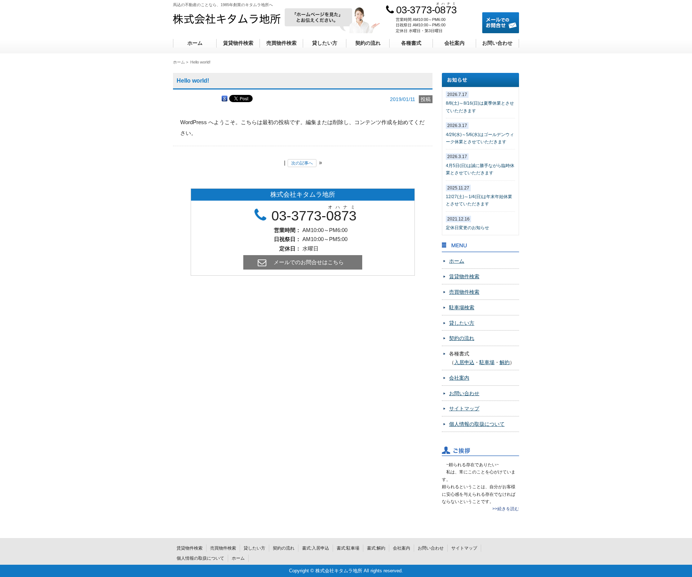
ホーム (195, 43)
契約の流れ (368, 43)
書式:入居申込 (315, 548)
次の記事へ (302, 163)
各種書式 (411, 43)
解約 (505, 362)
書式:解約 (376, 548)
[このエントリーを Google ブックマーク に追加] (224, 98)
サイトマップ (464, 408)
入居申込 (464, 362)
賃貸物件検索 (238, 43)
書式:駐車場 (348, 548)
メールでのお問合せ (500, 22)
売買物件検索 (281, 43)
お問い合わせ (497, 43)
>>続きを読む (505, 508)
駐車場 (486, 362)
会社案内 (454, 43)
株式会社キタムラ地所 (226, 19)
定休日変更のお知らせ (467, 227)
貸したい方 (324, 43)
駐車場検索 (461, 307)
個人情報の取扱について (477, 424)
